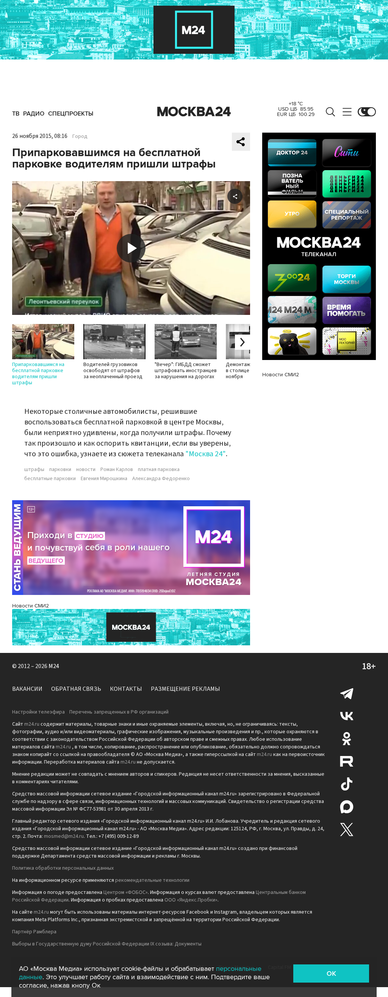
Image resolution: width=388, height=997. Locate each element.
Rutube (346, 761)
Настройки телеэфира (38, 712)
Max (346, 806)
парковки (60, 469)
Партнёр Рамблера (34, 932)
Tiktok (346, 784)
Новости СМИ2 (30, 606)
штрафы (34, 469)
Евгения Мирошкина (104, 478)
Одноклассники (346, 738)
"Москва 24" (205, 454)
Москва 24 (194, 111)
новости (85, 469)
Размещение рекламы (185, 689)
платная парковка (159, 469)
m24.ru (31, 724)
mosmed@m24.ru (64, 836)
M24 (53, 666)
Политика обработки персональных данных (63, 868)
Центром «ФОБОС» (125, 892)
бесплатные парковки (50, 478)
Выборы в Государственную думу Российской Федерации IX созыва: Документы (107, 944)
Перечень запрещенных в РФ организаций (119, 712)
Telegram (346, 693)
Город (80, 136)
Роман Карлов (116, 469)
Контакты (126, 689)
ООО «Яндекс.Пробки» (190, 900)
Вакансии (27, 689)
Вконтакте (346, 715)
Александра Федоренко (161, 478)
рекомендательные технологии (152, 880)
